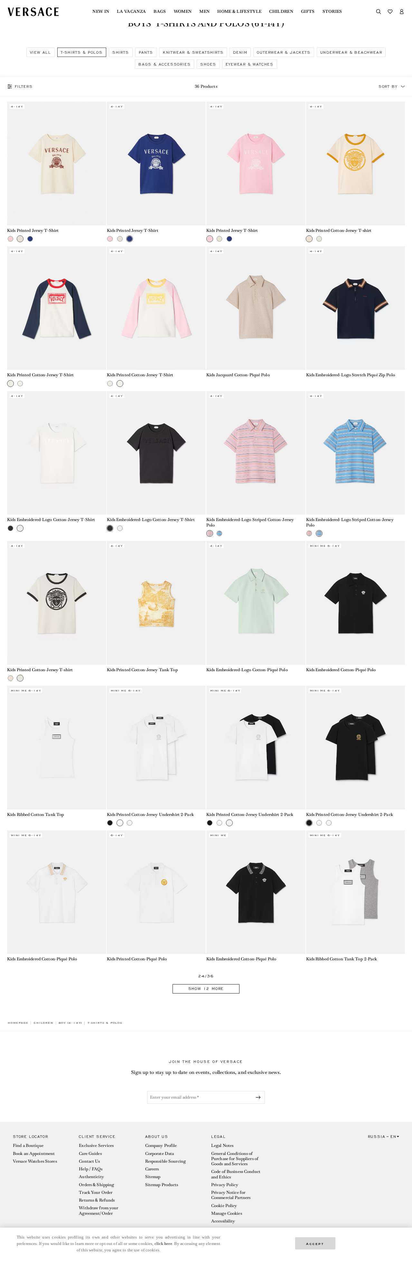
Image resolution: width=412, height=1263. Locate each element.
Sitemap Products (161, 1184)
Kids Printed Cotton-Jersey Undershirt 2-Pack (150, 814)
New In (100, 11)
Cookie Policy (224, 1205)
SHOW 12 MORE (206, 988)
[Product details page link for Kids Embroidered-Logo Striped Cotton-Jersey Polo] (255, 453)
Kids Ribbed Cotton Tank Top (35, 814)
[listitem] (40, 52)
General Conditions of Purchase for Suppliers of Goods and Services (234, 1159)
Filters (24, 86)
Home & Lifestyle (239, 11)
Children (281, 11)
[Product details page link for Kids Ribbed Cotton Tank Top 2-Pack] (355, 892)
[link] (18, 1022)
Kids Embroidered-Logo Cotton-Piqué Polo (247, 670)
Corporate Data (159, 1153)
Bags (160, 11)
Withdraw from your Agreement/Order (98, 1210)
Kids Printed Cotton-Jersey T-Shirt (40, 375)
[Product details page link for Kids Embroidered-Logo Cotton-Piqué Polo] (255, 602)
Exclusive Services (96, 1145)
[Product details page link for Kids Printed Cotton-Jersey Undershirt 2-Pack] (156, 747)
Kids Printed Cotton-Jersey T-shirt (339, 230)
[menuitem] (100, 11)
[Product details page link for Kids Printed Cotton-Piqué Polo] (156, 892)
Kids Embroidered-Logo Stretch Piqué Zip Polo (350, 375)
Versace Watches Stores (35, 1161)
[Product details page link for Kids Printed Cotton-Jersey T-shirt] (355, 163)
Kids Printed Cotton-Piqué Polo (137, 959)
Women (183, 11)
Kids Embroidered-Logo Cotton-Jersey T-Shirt (51, 519)
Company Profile (161, 1145)
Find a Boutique (28, 1145)
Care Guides (90, 1153)
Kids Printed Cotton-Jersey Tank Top (142, 670)
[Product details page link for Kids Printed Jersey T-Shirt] (56, 163)
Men (204, 11)
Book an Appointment (34, 1153)
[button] (403, 86)
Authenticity (91, 1176)
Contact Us (89, 1161)
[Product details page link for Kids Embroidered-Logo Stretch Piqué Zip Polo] (355, 308)
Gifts (308, 11)
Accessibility (223, 1221)
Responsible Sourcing (165, 1161)
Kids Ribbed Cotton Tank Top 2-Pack (341, 959)
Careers (152, 1169)
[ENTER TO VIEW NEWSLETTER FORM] (259, 1097)
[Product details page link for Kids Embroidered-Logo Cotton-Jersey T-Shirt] (56, 453)
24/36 (206, 976)
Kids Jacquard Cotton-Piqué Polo (238, 375)
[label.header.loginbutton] (401, 11)
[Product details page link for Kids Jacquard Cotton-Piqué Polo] (255, 308)
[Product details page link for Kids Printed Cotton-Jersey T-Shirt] (56, 308)
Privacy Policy (224, 1184)
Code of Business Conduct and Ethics (235, 1174)
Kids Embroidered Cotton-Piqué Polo (341, 670)
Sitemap (153, 1176)
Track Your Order (95, 1192)
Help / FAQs (90, 1169)
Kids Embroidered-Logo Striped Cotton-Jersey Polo (250, 522)
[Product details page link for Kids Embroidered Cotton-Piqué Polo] (355, 602)
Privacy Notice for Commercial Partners (230, 1195)
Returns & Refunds (97, 1200)
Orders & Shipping (96, 1184)
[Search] (378, 11)
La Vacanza (131, 11)
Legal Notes (222, 1145)
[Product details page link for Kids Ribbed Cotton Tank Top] (56, 747)
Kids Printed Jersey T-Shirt (33, 230)
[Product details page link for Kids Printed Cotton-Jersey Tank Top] (156, 602)
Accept (315, 1243)
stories (332, 11)
